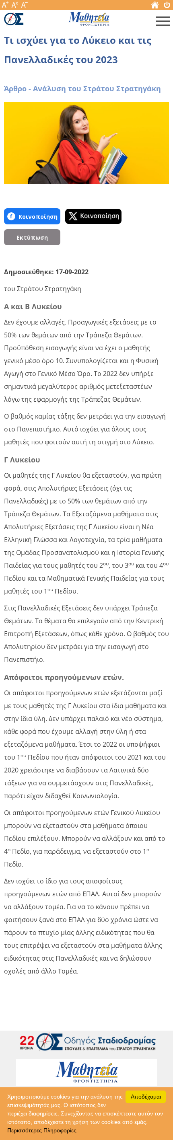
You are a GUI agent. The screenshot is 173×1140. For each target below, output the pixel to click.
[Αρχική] (155, 6)
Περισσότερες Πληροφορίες (41, 1130)
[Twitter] (93, 216)
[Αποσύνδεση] (167, 6)
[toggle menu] (163, 23)
